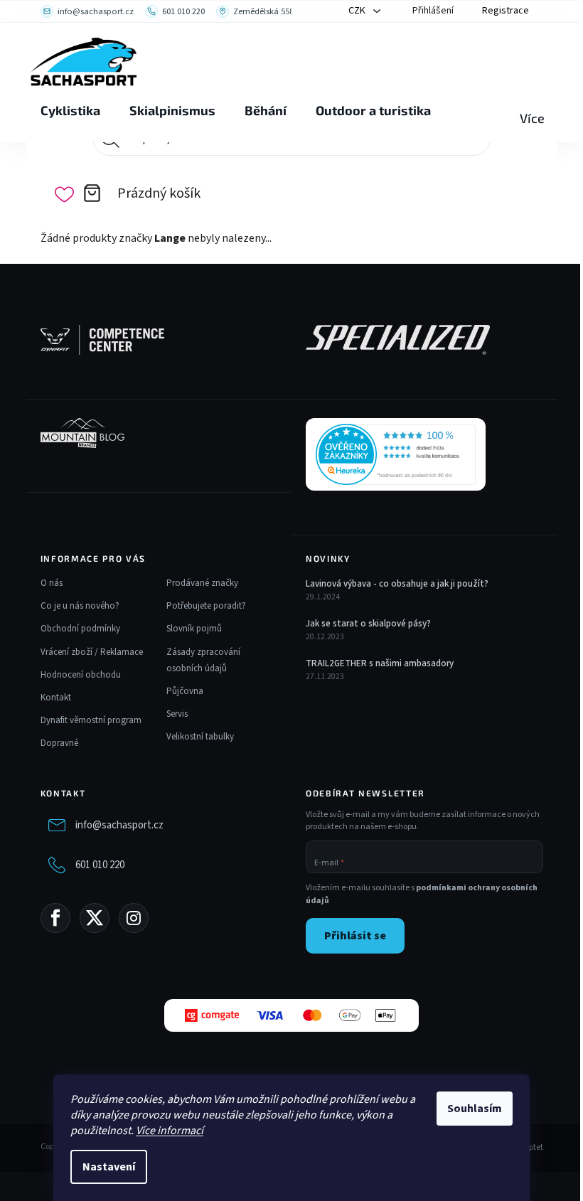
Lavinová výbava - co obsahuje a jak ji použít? (397, 583)
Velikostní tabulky (200, 736)
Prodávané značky (202, 583)
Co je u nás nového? (80, 605)
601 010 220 (99, 865)
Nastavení (108, 1167)
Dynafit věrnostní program (91, 720)
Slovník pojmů (194, 628)
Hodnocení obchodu (81, 674)
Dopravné (59, 743)
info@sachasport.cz (119, 825)
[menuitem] (70, 111)
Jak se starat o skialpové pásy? (368, 623)
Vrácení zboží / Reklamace (92, 652)
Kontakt (56, 697)
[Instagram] (134, 918)
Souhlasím (474, 1108)
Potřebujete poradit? (206, 605)
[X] (94, 918)
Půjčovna (184, 691)
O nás (52, 583)
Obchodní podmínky (80, 628)
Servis (177, 714)
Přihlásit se (355, 936)
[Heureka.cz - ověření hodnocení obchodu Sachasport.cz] (396, 454)
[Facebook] (55, 918)
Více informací (169, 1130)
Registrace (505, 11)
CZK (358, 11)
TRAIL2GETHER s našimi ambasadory (380, 663)
